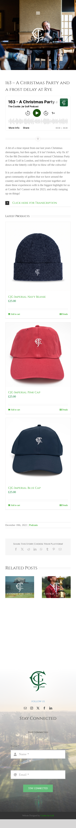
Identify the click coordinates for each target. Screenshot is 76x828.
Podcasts (33, 525)
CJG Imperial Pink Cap (24, 392)
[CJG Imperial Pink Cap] (38, 354)
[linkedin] (50, 708)
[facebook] (44, 708)
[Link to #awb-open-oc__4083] (38, 13)
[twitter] (38, 708)
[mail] (25, 708)
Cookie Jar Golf (47, 815)
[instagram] (31, 708)
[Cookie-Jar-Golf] (38, 670)
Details (65, 314)
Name (15, 746)
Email (15, 766)
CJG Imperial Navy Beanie (27, 297)
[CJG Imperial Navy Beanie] (38, 256)
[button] (38, 203)
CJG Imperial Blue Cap (24, 488)
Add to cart (15, 314)
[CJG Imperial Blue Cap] (38, 450)
